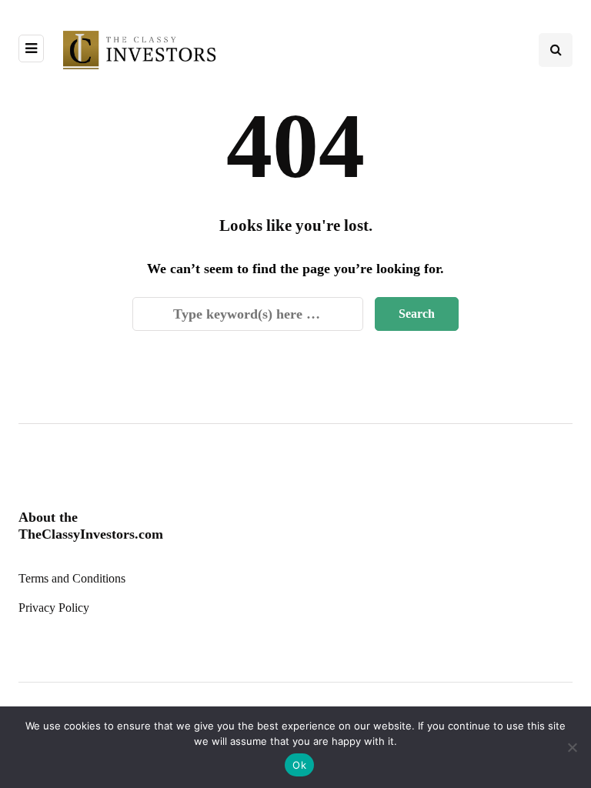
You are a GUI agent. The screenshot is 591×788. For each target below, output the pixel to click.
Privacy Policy (53, 607)
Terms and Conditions (71, 578)
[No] (571, 747)
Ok (299, 765)
